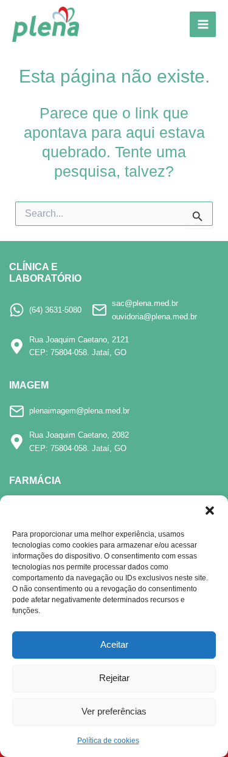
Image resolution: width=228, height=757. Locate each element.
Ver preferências (114, 711)
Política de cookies (108, 740)
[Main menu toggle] (203, 25)
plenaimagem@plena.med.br (79, 410)
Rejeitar (114, 678)
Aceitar (114, 644)
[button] (210, 510)
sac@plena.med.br (145, 303)
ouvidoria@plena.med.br (154, 316)
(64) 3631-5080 (55, 309)
